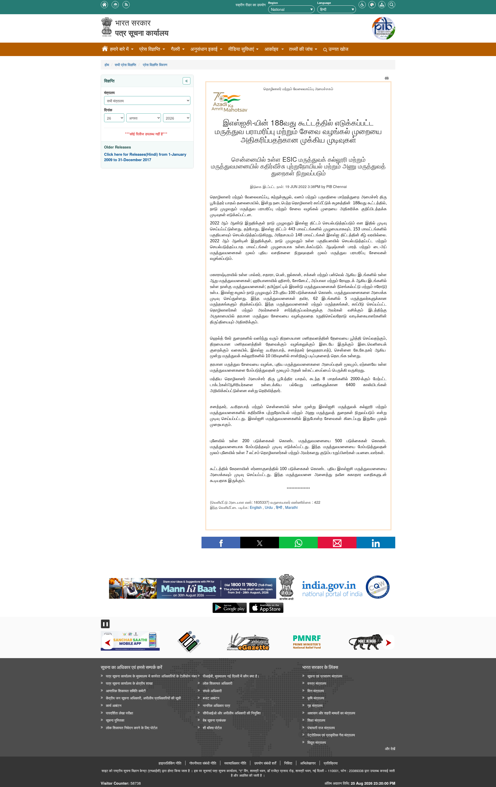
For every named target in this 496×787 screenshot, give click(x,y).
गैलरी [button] (175, 49)
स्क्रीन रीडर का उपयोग (251, 4)
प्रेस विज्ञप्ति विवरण (154, 64)
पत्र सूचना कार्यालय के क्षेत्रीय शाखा (129, 683)
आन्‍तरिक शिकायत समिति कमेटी (126, 690)
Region (273, 2)
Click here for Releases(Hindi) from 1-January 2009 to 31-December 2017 (145, 157)
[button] (362, 4)
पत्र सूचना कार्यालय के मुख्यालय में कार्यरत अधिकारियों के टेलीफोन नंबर (151, 676)
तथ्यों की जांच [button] (301, 49)
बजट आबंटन (211, 697)
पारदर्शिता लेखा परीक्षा (119, 712)
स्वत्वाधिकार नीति (235, 763)
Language (324, 2)
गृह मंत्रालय (315, 705)
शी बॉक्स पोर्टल (212, 727)
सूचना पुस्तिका (115, 720)
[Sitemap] (382, 4)
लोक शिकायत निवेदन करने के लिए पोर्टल (131, 727)
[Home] (105, 49)
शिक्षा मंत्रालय (316, 720)
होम (107, 64)
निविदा (288, 763)
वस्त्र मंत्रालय (316, 683)
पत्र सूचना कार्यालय (141, 32)
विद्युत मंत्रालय (316, 742)
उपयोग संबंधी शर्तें (265, 763)
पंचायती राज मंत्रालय (321, 727)
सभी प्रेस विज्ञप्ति (125, 64)
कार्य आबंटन (113, 705)
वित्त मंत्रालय (315, 690)
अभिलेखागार (308, 763)
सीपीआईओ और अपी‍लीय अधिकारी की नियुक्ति (232, 712)
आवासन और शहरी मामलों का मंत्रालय (331, 712)
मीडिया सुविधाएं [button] (241, 49)
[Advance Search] (392, 4)
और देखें (390, 748)
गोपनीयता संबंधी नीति (202, 763)
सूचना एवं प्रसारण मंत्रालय (324, 676)
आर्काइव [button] (271, 49)
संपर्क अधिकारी (212, 690)
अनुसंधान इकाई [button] (204, 49)
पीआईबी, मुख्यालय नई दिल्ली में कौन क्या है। (231, 676)
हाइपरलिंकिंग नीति (170, 763)
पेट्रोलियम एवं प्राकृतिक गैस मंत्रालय (331, 734)
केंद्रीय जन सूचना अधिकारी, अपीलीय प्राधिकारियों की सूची (143, 697)
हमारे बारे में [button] (119, 49)
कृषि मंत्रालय (315, 697)
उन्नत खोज (337, 49)
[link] (192, 587)
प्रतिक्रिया (331, 763)
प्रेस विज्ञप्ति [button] (149, 49)
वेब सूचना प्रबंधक (214, 720)
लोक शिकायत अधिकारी (217, 683)
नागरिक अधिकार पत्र (216, 705)
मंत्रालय (109, 92)
